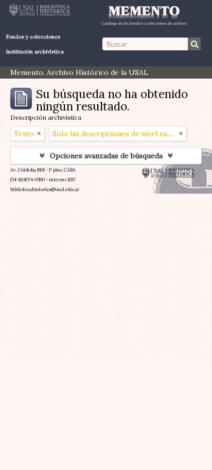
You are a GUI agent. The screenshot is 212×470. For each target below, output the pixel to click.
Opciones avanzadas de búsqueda (106, 155)
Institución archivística (35, 51)
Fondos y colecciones (33, 36)
